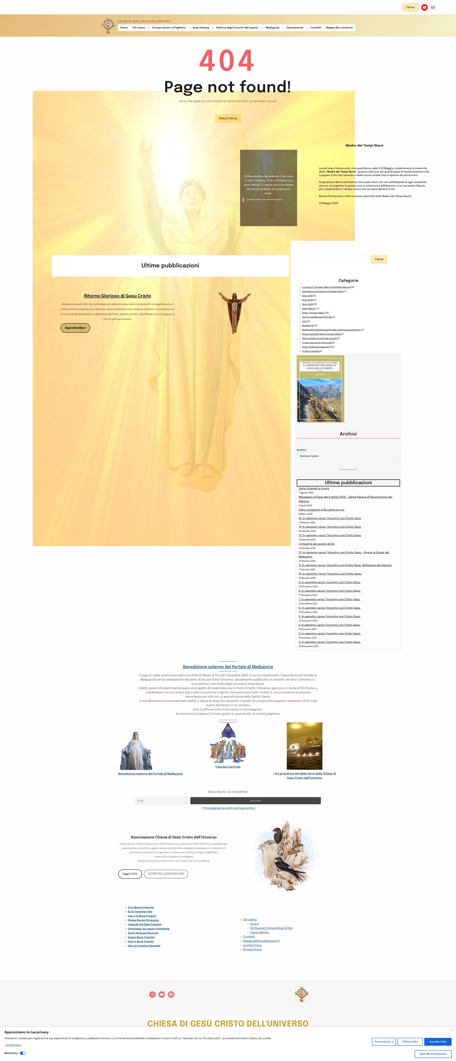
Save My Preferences (433, 1054)
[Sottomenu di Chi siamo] (149, 27)
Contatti (249, 936)
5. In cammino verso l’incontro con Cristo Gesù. (330, 616)
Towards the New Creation (145, 924)
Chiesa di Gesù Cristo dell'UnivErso (144, 21)
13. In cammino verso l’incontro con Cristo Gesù (330, 535)
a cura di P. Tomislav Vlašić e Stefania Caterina (326, 287)
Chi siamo (250, 919)
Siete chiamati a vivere (314, 488)
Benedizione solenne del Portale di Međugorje (228, 667)
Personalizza (383, 1042)
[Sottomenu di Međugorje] (283, 27)
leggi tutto (130, 873)
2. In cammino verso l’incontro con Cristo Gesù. (330, 642)
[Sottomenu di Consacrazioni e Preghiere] (189, 27)
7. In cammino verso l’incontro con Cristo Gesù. (330, 599)
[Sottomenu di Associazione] (307, 27)
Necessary (11, 1053)
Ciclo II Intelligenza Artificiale (317, 317)
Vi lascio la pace (310, 351)
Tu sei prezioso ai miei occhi (317, 343)
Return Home (228, 118)
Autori (254, 924)
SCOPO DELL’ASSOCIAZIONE (166, 873)
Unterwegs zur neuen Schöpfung (149, 929)
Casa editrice (259, 932)
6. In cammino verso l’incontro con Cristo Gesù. (330, 608)
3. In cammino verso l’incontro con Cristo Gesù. (330, 633)
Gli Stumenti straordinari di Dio (271, 928)
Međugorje (308, 326)
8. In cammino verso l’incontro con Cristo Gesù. (330, 591)
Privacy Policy (252, 949)
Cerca (410, 7)
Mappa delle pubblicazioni (261, 941)
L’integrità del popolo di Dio (317, 544)
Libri (304, 321)
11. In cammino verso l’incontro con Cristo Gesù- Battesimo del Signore (345, 565)
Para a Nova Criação (141, 941)
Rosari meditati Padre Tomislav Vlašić (321, 334)
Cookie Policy (13, 1045)
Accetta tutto (437, 1042)
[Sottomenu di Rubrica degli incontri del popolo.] (262, 27)
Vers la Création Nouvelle (144, 946)
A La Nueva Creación (141, 907)
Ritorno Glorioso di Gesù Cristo (117, 296)
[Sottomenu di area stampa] (213, 27)
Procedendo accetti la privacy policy (229, 808)
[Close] (452, 1030)
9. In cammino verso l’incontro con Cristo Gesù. (330, 582)
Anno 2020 (307, 304)
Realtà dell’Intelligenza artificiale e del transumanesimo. (331, 330)
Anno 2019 (307, 300)
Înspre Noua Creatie (141, 937)
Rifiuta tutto (410, 1042)
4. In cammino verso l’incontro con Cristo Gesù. (330, 625)
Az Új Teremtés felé (140, 912)
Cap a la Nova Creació (142, 916)
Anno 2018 (307, 296)
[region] (228, 1044)
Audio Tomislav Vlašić (313, 313)
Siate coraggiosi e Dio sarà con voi (321, 510)
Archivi (301, 450)
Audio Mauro (308, 309)
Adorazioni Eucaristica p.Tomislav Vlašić (323, 292)
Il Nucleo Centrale (228, 767)
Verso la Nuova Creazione (315, 347)
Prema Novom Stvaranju (143, 920)
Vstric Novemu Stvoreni (143, 933)
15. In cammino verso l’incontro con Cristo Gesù (330, 518)
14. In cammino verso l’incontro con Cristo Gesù (330, 527)
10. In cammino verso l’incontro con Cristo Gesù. (330, 574)
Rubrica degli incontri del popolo (319, 338)
